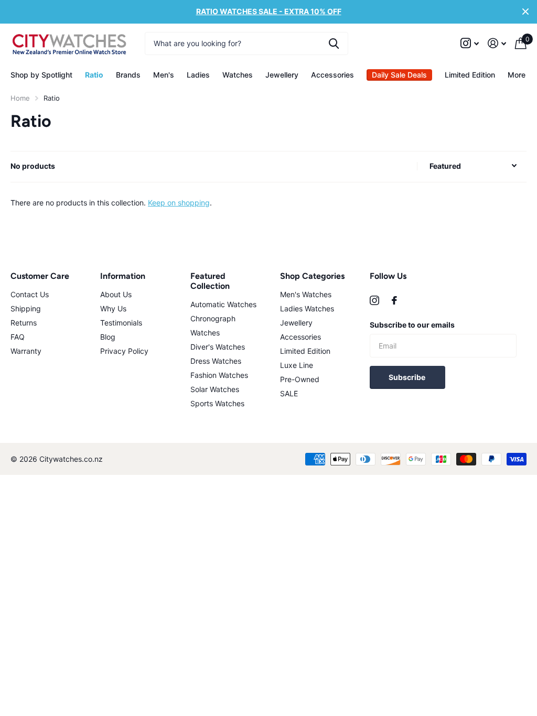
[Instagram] (374, 300)
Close (525, 12)
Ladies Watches (307, 308)
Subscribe (408, 377)
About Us (116, 294)
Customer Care (39, 276)
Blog (107, 336)
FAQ (17, 336)
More (516, 74)
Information (122, 276)
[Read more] (469, 43)
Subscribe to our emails (412, 324)
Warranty (25, 350)
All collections (41, 74)
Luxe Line (296, 365)
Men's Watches (305, 294)
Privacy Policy (124, 350)
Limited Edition (470, 74)
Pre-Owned (299, 379)
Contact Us (29, 294)
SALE (289, 393)
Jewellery (296, 322)
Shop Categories (312, 276)
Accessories (300, 336)
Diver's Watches (217, 346)
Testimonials (121, 322)
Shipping (25, 308)
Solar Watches (214, 389)
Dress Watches (215, 360)
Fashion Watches (219, 375)
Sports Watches (217, 403)
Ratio (94, 74)
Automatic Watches (223, 304)
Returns (23, 322)
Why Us (113, 308)
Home (20, 98)
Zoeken (333, 44)
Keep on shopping (179, 202)
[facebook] (394, 300)
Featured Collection (210, 281)
